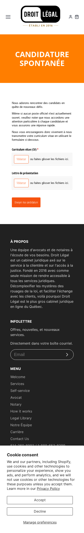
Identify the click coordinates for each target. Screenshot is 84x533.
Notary (16, 404)
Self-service (20, 390)
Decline (40, 511)
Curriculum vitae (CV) (29, 149)
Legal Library (21, 418)
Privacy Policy (48, 488)
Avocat (16, 397)
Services (17, 384)
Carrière (16, 432)
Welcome (17, 377)
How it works (21, 411)
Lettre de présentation (25, 173)
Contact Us (19, 439)
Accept (40, 500)
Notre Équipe (21, 425)
